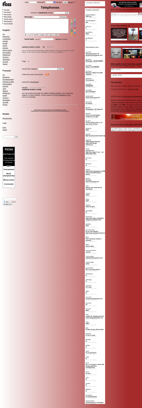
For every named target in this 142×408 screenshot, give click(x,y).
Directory (67, 111)
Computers (7, 39)
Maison (5, 91)
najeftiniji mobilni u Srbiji (31, 47)
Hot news (7, 10)
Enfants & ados (8, 82)
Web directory (8, 21)
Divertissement (8, 79)
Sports (5, 64)
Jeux (4, 89)
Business (6, 36)
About (5, 130)
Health (5, 43)
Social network (8, 23)
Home (5, 46)
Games (5, 41)
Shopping (6, 59)
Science (6, 57)
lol (129, 26)
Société (5, 102)
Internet (5, 48)
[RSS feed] (47, 74)
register (71, 2)
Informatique (7, 84)
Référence (6, 93)
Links (5, 123)
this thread (34, 82)
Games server (8, 19)
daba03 (25, 88)
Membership (7, 118)
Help (4, 128)
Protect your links (133, 89)
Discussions (7, 14)
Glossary (50, 109)
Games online (37, 109)
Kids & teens (7, 50)
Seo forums (7, 12)
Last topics (44, 109)
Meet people (7, 16)
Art (4, 34)
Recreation (7, 53)
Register (58, 39)
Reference (6, 55)
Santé (5, 95)
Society (5, 62)
